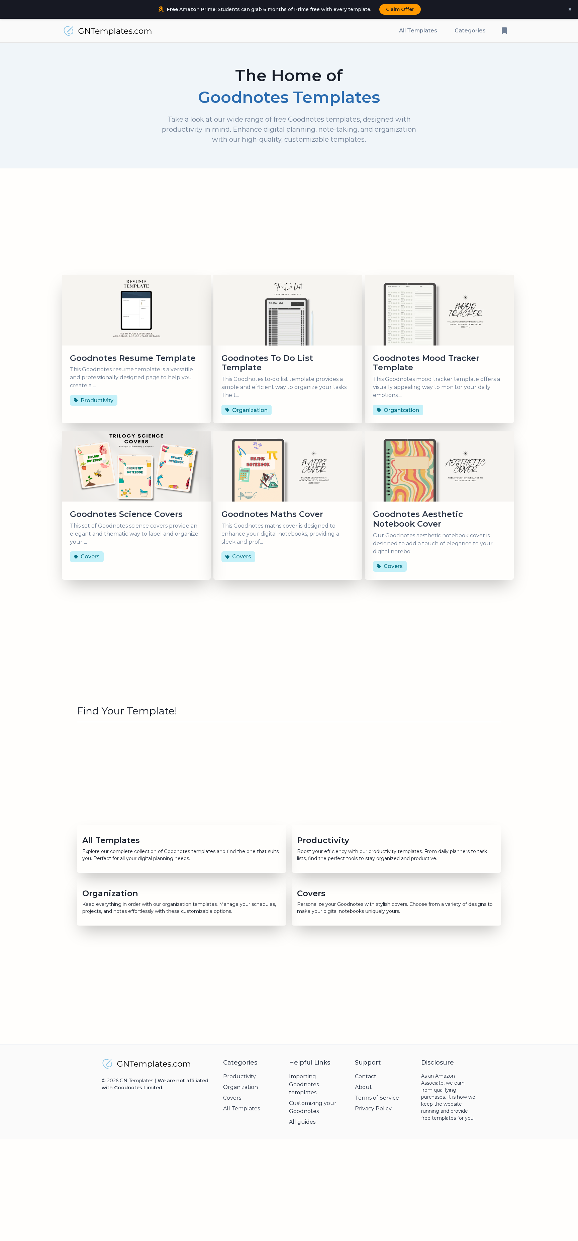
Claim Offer (400, 9)
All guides (302, 1122)
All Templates (418, 30)
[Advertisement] (289, 224)
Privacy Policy (373, 1108)
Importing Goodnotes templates (304, 1084)
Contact (365, 1076)
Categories (470, 30)
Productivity (239, 1076)
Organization (240, 1087)
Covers (232, 1098)
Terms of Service (377, 1098)
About (363, 1087)
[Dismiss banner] (570, 9)
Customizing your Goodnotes (312, 1107)
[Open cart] (504, 30)
